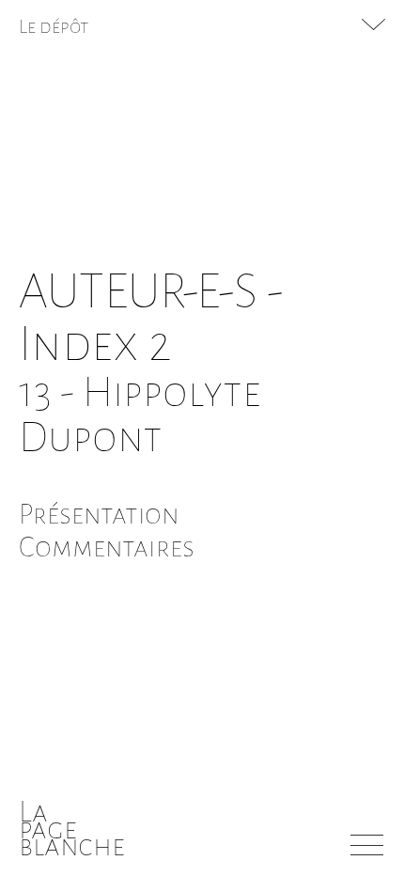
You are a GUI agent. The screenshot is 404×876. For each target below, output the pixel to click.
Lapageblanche (72, 829)
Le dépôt (54, 26)
